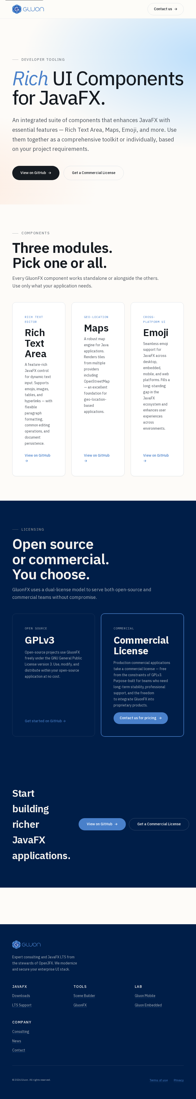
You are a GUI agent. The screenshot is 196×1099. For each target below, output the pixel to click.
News (16, 1041)
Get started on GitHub (45, 721)
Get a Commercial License (93, 172)
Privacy (179, 1080)
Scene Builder (84, 995)
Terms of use (159, 1080)
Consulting (20, 1031)
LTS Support (22, 1005)
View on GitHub (35, 172)
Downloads (21, 995)
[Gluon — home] (28, 9)
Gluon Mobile (145, 995)
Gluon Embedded (148, 1005)
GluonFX (80, 1005)
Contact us (165, 9)
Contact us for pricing (141, 718)
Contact (18, 1050)
